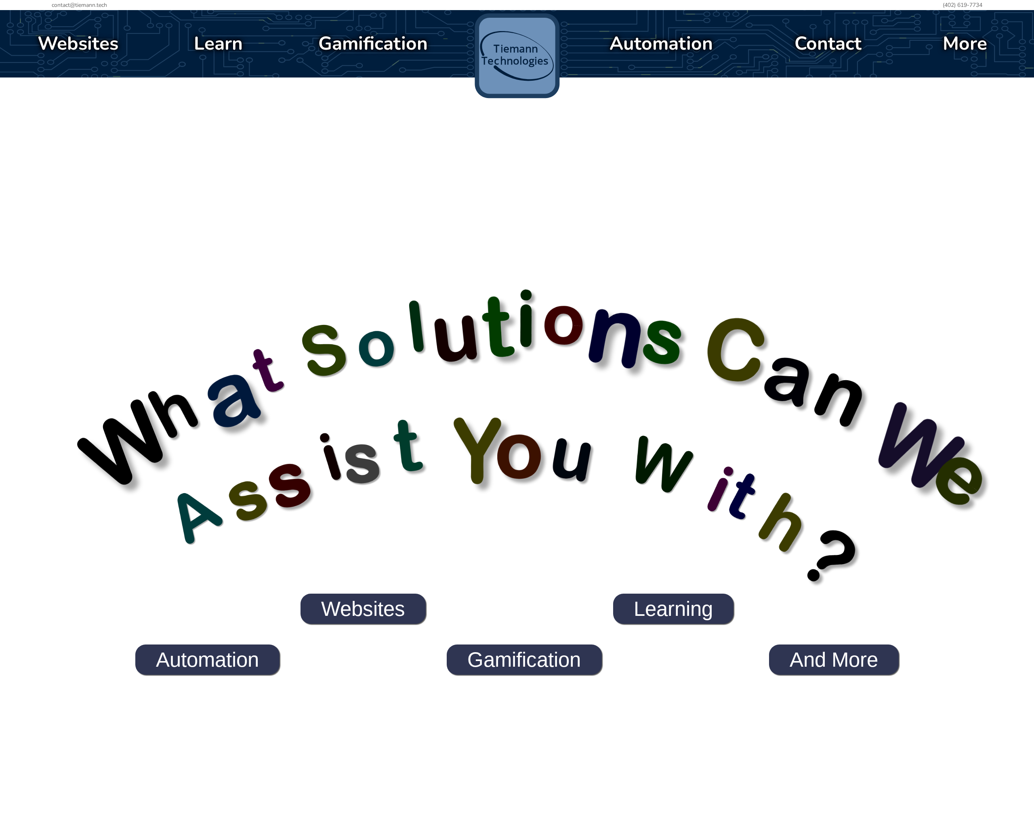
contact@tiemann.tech (79, 5)
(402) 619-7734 (962, 5)
